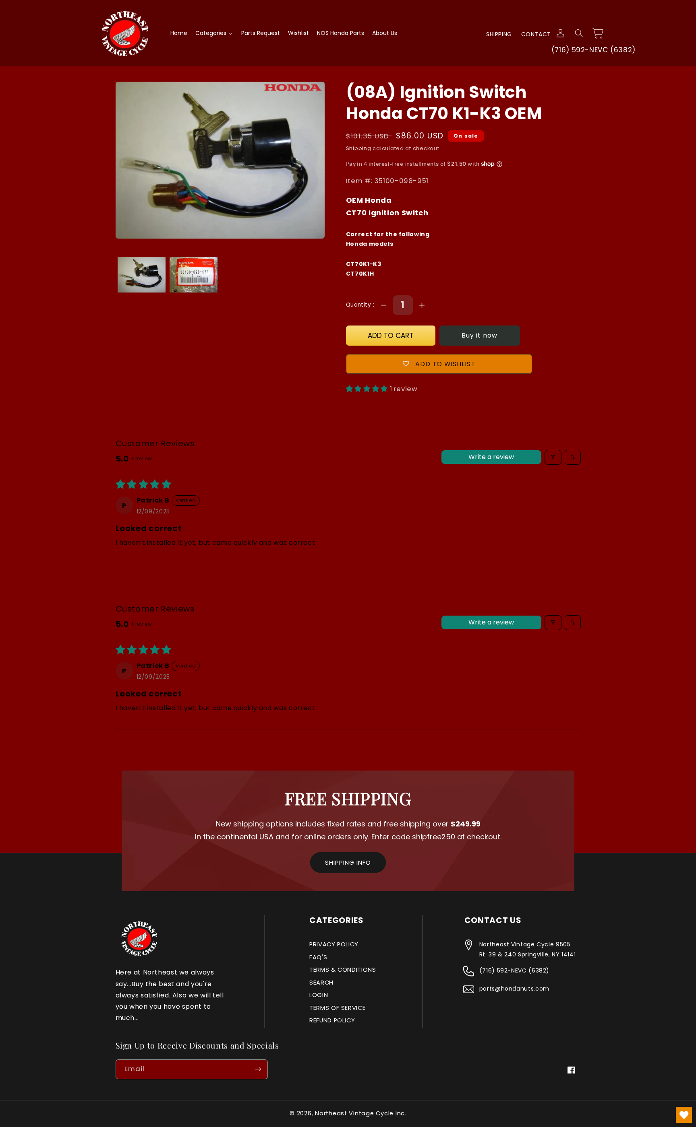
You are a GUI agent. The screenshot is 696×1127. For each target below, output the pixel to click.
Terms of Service (337, 1008)
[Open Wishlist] (684, 1115)
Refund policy (332, 1020)
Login (318, 995)
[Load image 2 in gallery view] (194, 275)
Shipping (499, 34)
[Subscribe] (258, 1069)
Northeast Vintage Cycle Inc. (360, 1113)
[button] (579, 33)
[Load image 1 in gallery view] (142, 275)
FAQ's (318, 957)
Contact (536, 34)
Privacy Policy (333, 944)
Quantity (359, 305)
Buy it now (480, 335)
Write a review (491, 457)
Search (321, 983)
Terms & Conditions (342, 970)
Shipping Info (348, 862)
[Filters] (553, 457)
